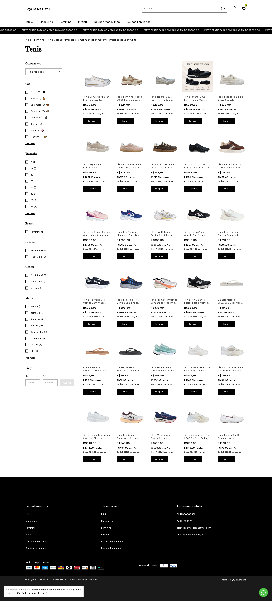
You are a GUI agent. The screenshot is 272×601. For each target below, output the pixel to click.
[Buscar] (222, 9)
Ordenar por (33, 63)
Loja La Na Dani (37, 8)
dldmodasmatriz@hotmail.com (194, 527)
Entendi (42, 593)
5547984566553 (186, 514)
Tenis (50, 39)
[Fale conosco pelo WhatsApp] (263, 592)
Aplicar (67, 382)
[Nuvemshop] (234, 580)
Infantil (83, 22)
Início (29, 22)
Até (44, 376)
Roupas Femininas (138, 22)
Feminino (65, 22)
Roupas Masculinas (107, 22)
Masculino (46, 22)
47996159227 (184, 521)
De (26, 376)
